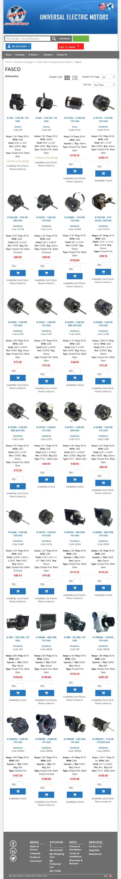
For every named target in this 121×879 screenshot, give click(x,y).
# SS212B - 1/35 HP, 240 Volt (17, 219)
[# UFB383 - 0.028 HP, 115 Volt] (46, 724)
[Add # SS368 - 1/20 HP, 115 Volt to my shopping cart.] (103, 381)
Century (17, 126)
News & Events (34, 848)
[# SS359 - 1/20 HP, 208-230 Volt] (75, 307)
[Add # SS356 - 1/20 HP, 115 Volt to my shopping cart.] (18, 378)
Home (8, 55)
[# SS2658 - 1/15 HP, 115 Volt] (75, 202)
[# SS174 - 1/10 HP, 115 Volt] (103, 103)
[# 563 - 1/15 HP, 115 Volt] (46, 103)
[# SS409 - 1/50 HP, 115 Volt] (103, 412)
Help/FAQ (94, 850)
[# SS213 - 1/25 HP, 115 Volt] (46, 202)
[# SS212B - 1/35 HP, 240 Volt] (18, 202)
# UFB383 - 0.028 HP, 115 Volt (46, 740)
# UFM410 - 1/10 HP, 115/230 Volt (103, 740)
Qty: (71, 164)
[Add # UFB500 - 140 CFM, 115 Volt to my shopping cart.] (75, 795)
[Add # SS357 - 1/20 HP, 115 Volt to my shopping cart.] (46, 381)
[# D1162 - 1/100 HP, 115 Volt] (75, 103)
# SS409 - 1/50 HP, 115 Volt (103, 429)
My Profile (55, 870)
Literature (48, 55)
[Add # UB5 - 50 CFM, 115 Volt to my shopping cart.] (75, 690)
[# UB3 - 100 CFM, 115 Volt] (18, 622)
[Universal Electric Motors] (16, 16)
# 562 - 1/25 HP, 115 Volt (18, 119)
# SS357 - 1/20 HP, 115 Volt (46, 324)
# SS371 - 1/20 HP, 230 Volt (75, 429)
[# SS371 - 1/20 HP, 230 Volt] (75, 412)
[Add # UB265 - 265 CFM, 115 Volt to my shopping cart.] (103, 588)
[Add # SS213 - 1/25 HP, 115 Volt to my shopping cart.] (46, 273)
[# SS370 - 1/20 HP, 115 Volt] (46, 412)
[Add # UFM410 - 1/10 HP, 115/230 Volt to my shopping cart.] (103, 791)
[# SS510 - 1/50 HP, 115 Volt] (46, 517)
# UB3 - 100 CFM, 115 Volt (17, 639)
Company (20, 55)
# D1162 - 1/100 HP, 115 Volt (74, 119)
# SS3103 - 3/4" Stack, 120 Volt (103, 219)
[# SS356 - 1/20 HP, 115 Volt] (18, 307)
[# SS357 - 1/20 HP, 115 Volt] (46, 307)
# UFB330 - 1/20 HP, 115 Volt (17, 740)
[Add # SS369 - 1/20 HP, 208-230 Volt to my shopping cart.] (18, 486)
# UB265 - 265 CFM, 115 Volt (103, 534)
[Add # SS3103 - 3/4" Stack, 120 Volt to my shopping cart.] (103, 272)
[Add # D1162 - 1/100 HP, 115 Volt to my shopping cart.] (75, 171)
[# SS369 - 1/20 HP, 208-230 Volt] (18, 412)
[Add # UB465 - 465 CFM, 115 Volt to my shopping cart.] (46, 693)
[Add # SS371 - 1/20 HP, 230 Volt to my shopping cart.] (75, 480)
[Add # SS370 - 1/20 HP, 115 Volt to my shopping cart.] (46, 480)
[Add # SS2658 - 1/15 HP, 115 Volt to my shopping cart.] (75, 276)
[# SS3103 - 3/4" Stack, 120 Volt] (103, 202)
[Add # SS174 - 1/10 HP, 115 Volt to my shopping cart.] (103, 173)
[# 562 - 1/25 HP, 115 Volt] (18, 103)
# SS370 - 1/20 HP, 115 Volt (46, 429)
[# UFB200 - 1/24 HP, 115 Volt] (103, 622)
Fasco (74, 126)
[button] (71, 46)
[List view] (74, 78)
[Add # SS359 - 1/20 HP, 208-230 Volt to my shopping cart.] (75, 378)
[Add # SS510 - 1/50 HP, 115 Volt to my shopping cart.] (46, 591)
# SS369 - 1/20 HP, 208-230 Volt (18, 429)
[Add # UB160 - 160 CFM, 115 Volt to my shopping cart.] (75, 588)
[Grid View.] (66, 78)
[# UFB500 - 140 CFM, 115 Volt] (75, 724)
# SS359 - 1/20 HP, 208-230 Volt (75, 324)
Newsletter (95, 853)
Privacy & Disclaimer (75, 848)
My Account (20, 46)
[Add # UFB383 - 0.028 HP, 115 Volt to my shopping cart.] (46, 795)
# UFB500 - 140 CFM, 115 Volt (75, 740)
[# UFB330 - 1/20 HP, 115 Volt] (18, 724)
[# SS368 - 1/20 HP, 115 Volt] (103, 307)
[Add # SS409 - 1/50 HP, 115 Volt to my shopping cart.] (103, 483)
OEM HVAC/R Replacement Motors (54, 61)
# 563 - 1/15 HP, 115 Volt (46, 119)
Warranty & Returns (75, 862)
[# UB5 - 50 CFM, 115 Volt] (75, 622)
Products (33, 55)
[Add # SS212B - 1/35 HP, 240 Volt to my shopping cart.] (18, 273)
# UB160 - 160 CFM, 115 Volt (74, 534)
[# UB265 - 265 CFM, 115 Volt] (103, 517)
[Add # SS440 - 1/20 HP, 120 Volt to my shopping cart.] (18, 591)
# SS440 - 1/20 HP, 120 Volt (18, 534)
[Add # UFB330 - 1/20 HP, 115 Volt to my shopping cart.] (18, 791)
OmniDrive (103, 126)
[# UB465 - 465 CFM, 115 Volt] (46, 622)
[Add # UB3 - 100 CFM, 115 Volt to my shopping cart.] (18, 693)
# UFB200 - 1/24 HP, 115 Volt (103, 639)
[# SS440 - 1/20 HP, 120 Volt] (18, 517)
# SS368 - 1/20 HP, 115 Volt (103, 324)
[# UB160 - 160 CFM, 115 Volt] (75, 517)
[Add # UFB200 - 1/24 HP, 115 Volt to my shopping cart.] (103, 693)
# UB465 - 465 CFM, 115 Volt (46, 639)
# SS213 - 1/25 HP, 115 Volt (46, 219)
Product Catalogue (23, 61)
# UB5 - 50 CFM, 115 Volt (74, 639)
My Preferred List (55, 864)
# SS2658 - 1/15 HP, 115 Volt (74, 219)
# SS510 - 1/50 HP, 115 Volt (46, 534)
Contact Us (62, 55)
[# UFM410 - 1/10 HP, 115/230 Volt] (103, 724)
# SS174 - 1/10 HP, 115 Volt (103, 119)
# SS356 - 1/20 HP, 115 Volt (18, 324)
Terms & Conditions (75, 855)
